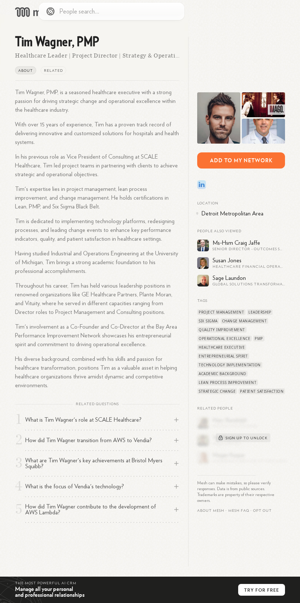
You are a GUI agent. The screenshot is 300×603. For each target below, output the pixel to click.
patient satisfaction (262, 391)
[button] (238, 511)
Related (53, 71)
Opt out (262, 511)
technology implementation (230, 364)
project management (221, 312)
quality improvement (222, 329)
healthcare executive (222, 347)
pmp (259, 338)
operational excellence (224, 338)
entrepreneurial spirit (223, 356)
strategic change (217, 391)
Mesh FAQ (238, 511)
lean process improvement (227, 382)
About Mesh (210, 511)
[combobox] (111, 11)
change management (244, 320)
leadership (259, 312)
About (25, 71)
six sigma (208, 320)
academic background (222, 373)
